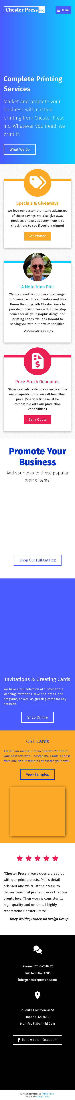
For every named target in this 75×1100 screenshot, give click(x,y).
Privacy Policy (48, 1094)
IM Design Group (42, 1097)
